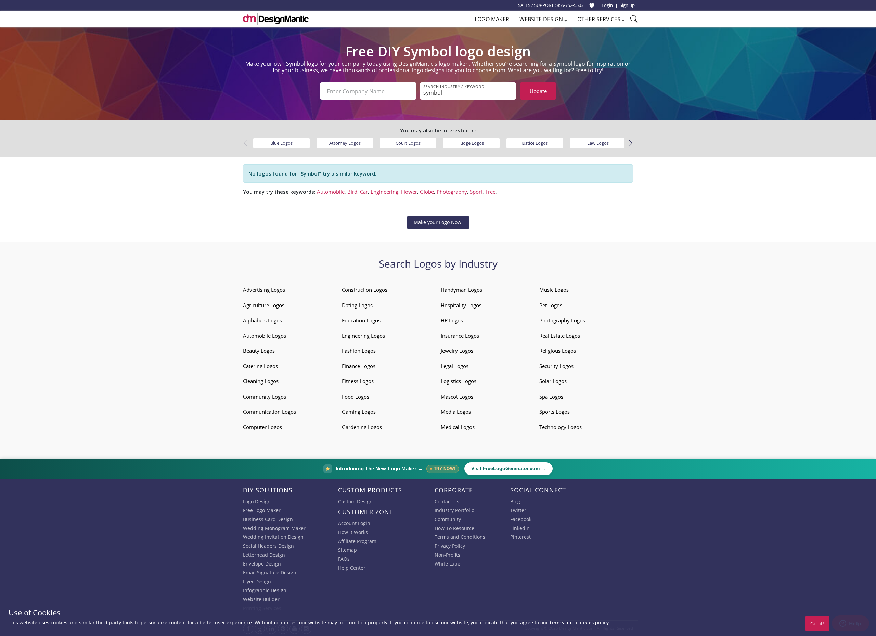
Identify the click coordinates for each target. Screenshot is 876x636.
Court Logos (408, 143)
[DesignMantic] (276, 19)
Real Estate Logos (559, 335)
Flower (409, 191)
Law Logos (598, 143)
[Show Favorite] (591, 5)
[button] (630, 143)
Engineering (384, 191)
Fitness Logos (358, 381)
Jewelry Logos (457, 350)
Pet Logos (550, 305)
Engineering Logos (363, 335)
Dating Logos (357, 305)
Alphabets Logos (262, 320)
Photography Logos (562, 320)
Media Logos (456, 411)
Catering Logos (260, 366)
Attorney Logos (345, 143)
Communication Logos (269, 411)
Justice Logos (534, 143)
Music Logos (554, 289)
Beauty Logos (259, 350)
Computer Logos (262, 427)
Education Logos (361, 320)
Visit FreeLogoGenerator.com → (508, 468)
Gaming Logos (359, 411)
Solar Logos (553, 381)
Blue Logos (281, 143)
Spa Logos (551, 396)
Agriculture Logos (263, 305)
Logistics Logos (458, 381)
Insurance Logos (460, 335)
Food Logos (355, 396)
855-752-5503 (570, 5)
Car (364, 191)
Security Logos (556, 366)
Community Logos (264, 396)
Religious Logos (557, 350)
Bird (352, 191)
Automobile (331, 191)
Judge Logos (471, 143)
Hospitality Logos (461, 305)
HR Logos (452, 320)
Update (538, 91)
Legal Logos (454, 366)
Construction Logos (364, 289)
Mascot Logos (457, 396)
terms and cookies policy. (580, 622)
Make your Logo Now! (438, 222)
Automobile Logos (264, 335)
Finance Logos (358, 366)
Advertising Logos (264, 289)
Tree (490, 191)
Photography (452, 191)
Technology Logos (560, 427)
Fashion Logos (359, 350)
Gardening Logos (362, 427)
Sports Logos (554, 411)
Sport (476, 191)
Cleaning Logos (261, 381)
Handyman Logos (461, 289)
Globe (427, 191)
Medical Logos (458, 427)
